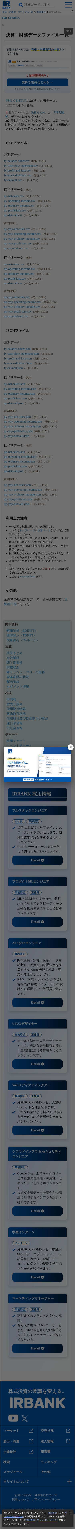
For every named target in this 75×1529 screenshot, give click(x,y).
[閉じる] (71, 747)
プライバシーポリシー (48, 1520)
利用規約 (52, 1513)
